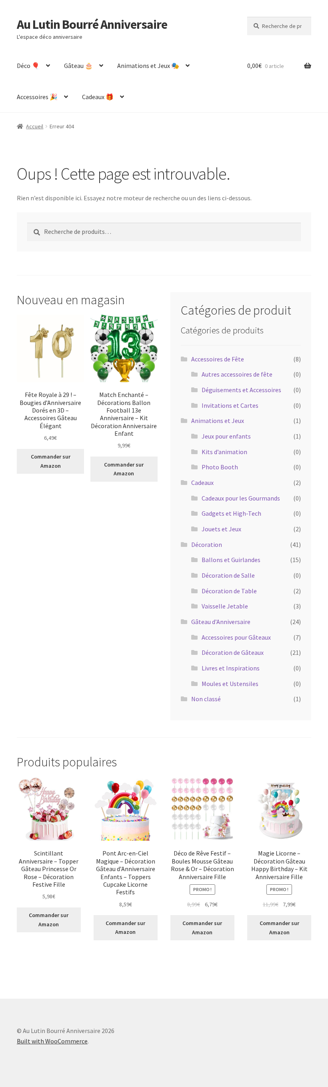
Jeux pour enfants (226, 436)
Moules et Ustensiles (230, 684)
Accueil (34, 126)
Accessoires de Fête (217, 359)
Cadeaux (202, 483)
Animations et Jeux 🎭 (148, 66)
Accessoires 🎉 (37, 97)
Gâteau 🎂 (78, 66)
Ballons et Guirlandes (231, 560)
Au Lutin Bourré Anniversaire (92, 24)
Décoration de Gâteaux (233, 652)
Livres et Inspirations (231, 668)
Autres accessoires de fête (237, 374)
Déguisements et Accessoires (241, 390)
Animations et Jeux (217, 421)
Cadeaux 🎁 (98, 97)
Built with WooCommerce (52, 1041)
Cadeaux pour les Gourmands (241, 498)
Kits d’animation (224, 452)
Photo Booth (220, 467)
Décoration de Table (229, 591)
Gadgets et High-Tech (231, 513)
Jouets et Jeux (221, 529)
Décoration (206, 544)
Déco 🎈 (28, 66)
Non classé (206, 699)
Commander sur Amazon (50, 461)
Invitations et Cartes (230, 405)
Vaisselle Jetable (225, 606)
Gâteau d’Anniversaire (220, 622)
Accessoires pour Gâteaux (236, 637)
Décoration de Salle (228, 575)
